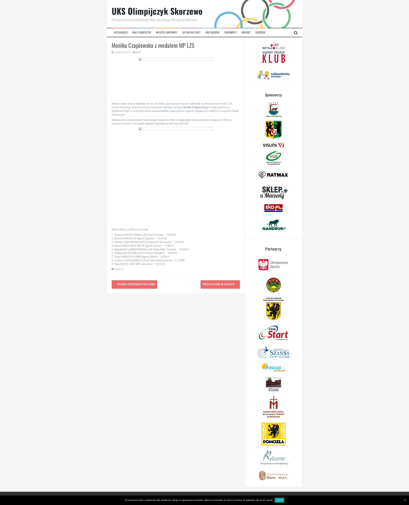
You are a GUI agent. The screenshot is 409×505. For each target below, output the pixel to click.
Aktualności (121, 32)
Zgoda (279, 500)
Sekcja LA (118, 269)
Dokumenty (230, 32)
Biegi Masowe (212, 32)
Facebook (260, 32)
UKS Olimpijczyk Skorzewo (157, 11)
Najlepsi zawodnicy (166, 32)
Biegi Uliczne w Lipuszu (220, 284)
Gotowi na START (191, 32)
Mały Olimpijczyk (141, 32)
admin (138, 52)
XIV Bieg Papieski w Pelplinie (134, 284)
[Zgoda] (405, 500)
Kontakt (246, 32)
